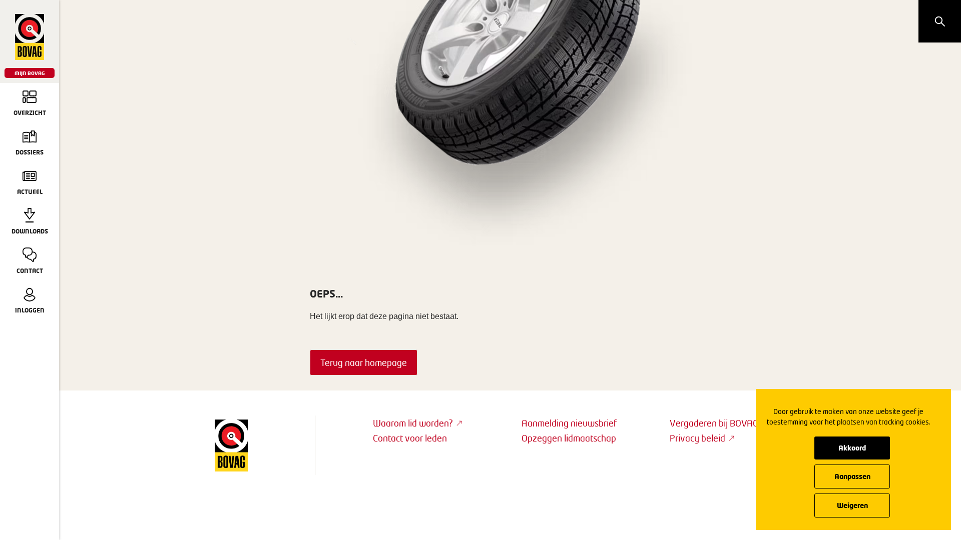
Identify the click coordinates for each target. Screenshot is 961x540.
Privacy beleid (697, 438)
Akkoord (852, 448)
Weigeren (852, 505)
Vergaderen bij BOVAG (714, 423)
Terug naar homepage (363, 362)
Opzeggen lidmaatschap (569, 438)
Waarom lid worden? (413, 423)
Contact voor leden (410, 438)
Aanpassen (852, 476)
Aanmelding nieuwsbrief (569, 423)
